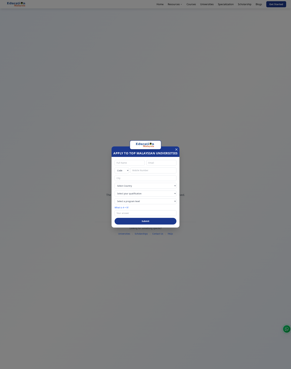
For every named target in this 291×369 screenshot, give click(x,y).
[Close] (176, 149)
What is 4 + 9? (122, 207)
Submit (145, 221)
